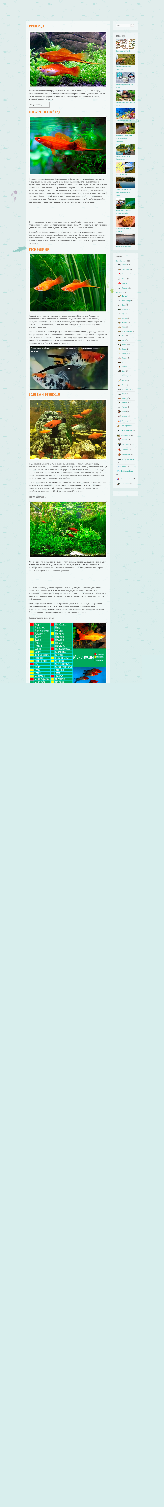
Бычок (124, 296)
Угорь (124, 393)
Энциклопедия (126, 430)
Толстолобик (126, 389)
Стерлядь (125, 376)
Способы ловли (121, 261)
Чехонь (124, 407)
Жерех (124, 318)
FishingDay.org (47, 10)
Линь (124, 340)
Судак (124, 380)
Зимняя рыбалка (127, 471)
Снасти (124, 439)
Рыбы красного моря (123, 120)
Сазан (124, 367)
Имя (34, 1460)
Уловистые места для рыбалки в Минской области (123, 192)
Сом (123, 371)
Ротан (124, 362)
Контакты (121, 16)
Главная (132, 16)
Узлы (124, 467)
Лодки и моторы (128, 459)
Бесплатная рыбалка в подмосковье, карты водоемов (124, 138)
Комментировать (41, 1398)
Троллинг (125, 288)
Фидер (124, 264)
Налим (124, 344)
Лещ (123, 336)
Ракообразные (126, 426)
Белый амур (126, 300)
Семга (124, 385)
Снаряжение (125, 435)
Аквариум (32, 1398)
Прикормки (126, 454)
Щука (124, 411)
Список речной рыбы (123, 51)
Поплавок (125, 274)
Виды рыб (119, 292)
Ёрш (123, 314)
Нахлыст (125, 283)
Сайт (32, 1471)
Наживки (125, 449)
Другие (124, 416)
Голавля (125, 309)
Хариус (124, 403)
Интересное (125, 484)
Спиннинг (125, 269)
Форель (125, 398)
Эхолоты (125, 444)
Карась (124, 322)
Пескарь (125, 353)
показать (45, 105)
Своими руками (126, 479)
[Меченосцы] (68, 87)
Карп (124, 327)
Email (34, 1465)
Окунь (124, 349)
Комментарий (35, 1426)
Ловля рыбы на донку (123, 246)
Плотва (124, 358)
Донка (124, 279)
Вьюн (124, 305)
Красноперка (127, 331)
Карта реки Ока (121, 174)
